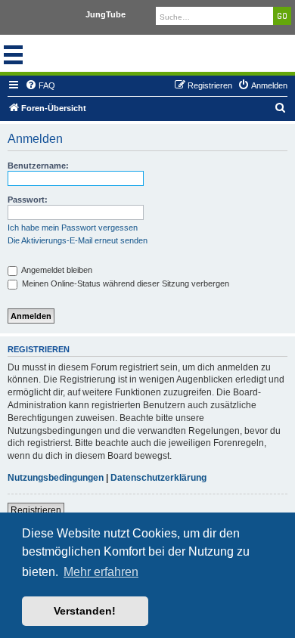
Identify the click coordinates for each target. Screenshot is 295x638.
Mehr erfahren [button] (101, 571)
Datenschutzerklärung (158, 477)
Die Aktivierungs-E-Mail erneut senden (78, 240)
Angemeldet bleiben (56, 269)
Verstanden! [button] (85, 611)
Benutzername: (38, 165)
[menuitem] (40, 85)
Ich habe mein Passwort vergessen (73, 227)
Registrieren (36, 510)
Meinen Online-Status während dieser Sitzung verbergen (124, 283)
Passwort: (28, 199)
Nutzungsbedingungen (56, 477)
